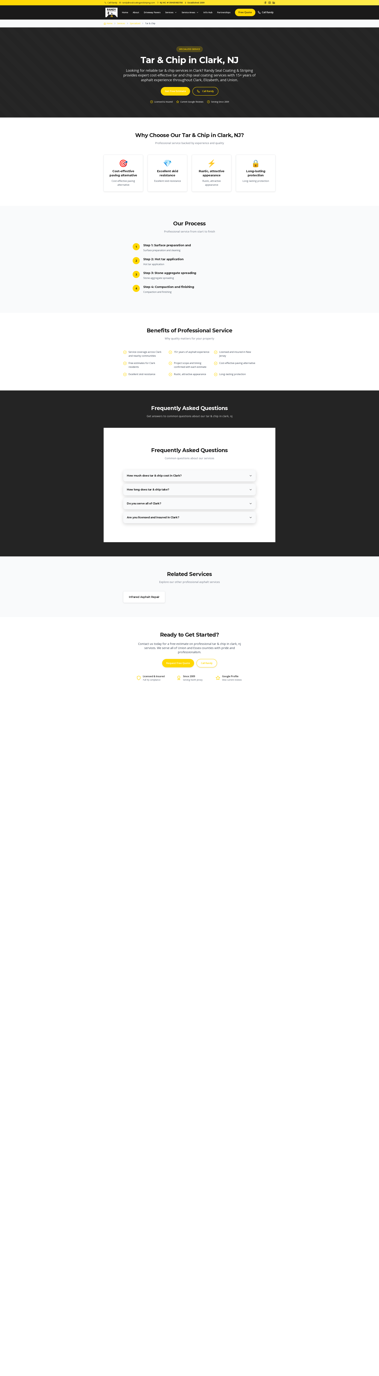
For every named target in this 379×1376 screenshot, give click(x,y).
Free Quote (245, 12)
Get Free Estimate (175, 91)
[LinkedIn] (273, 2)
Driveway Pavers (152, 12)
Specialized (135, 23)
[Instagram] (269, 2)
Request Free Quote (178, 663)
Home (125, 12)
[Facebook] (265, 2)
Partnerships (223, 12)
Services (121, 23)
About (136, 12)
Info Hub (207, 12)
